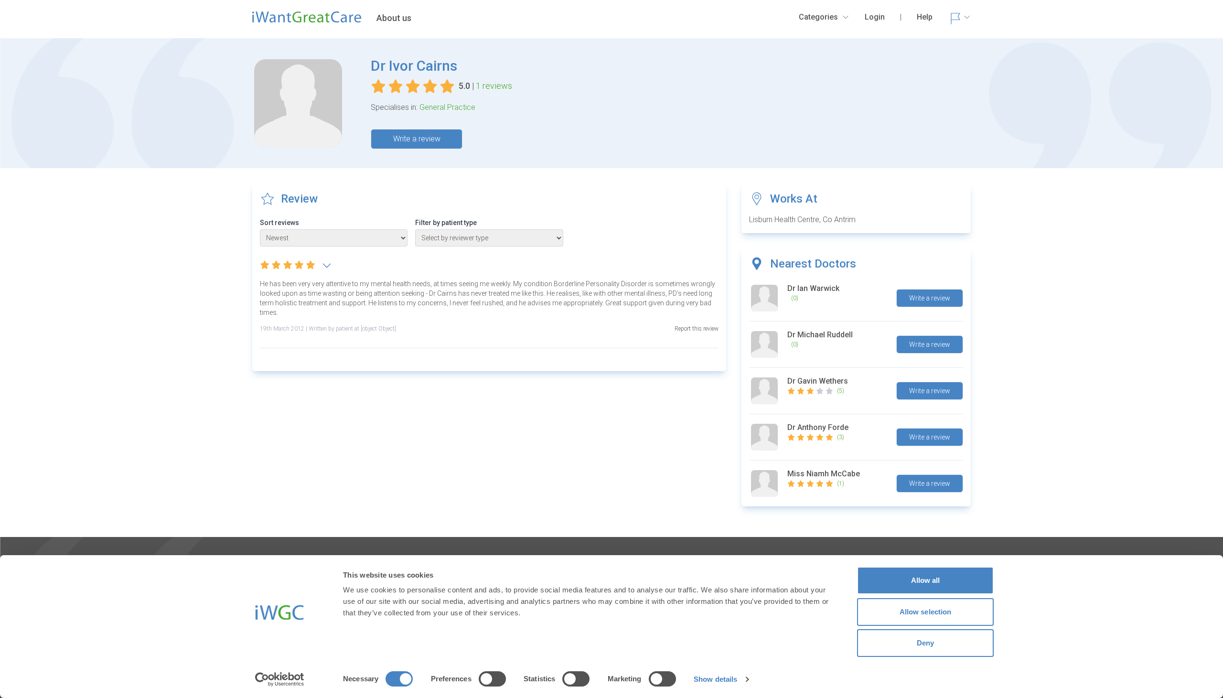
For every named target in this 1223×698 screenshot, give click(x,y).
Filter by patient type (446, 222)
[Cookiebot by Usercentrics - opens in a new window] (280, 679)
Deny (925, 643)
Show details (715, 679)
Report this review (697, 328)
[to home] (306, 21)
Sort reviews (279, 222)
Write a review (416, 138)
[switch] (492, 679)
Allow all (925, 580)
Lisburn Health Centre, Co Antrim (802, 219)
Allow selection (926, 612)
